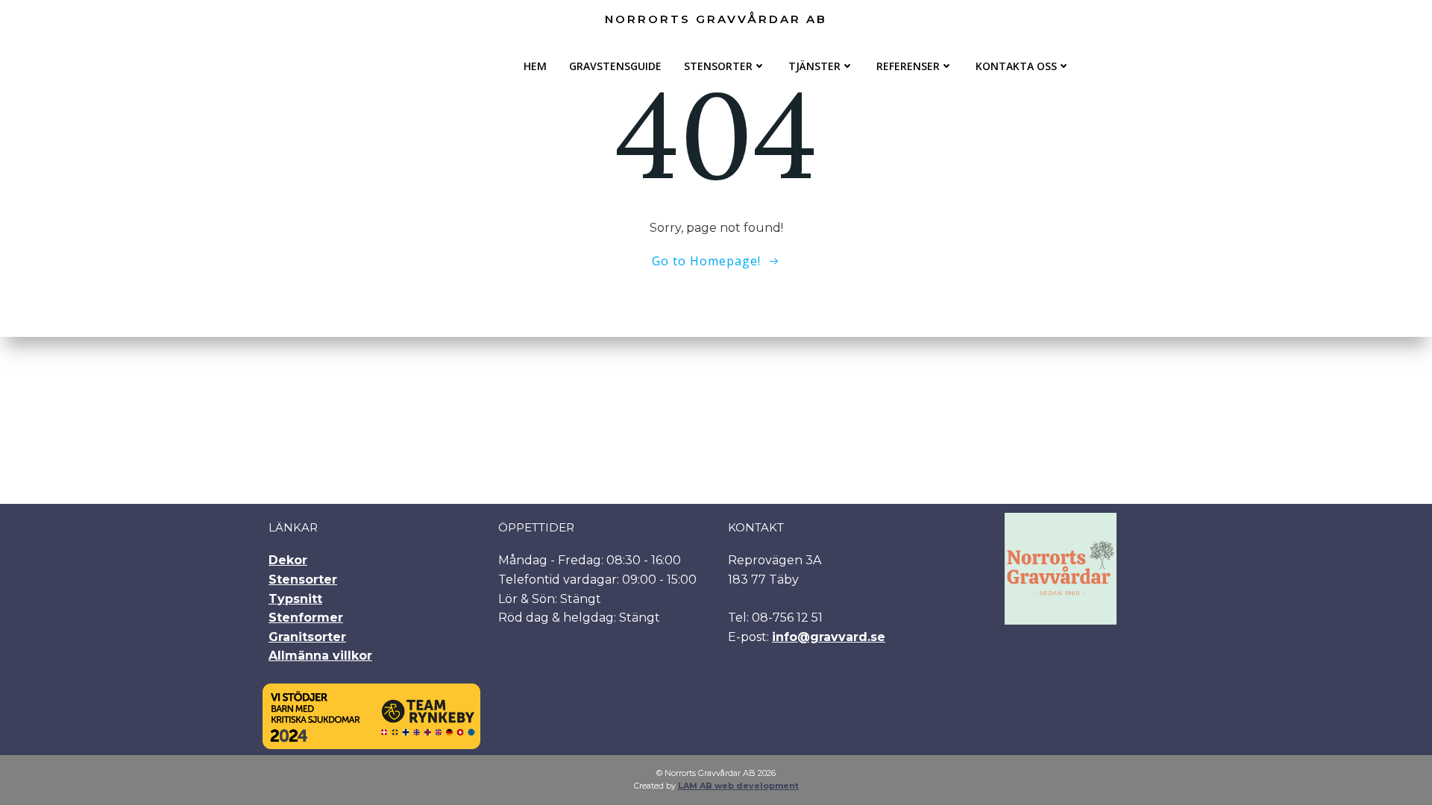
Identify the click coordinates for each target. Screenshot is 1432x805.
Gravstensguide (615, 66)
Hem (535, 66)
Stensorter (718, 66)
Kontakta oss (1016, 66)
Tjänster (814, 66)
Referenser (908, 66)
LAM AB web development (738, 785)
